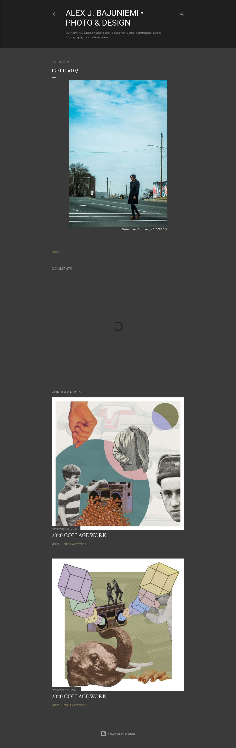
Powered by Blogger (121, 733)
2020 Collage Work (79, 535)
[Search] (181, 12)
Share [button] (55, 252)
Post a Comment (74, 543)
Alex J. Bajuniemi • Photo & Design (104, 18)
